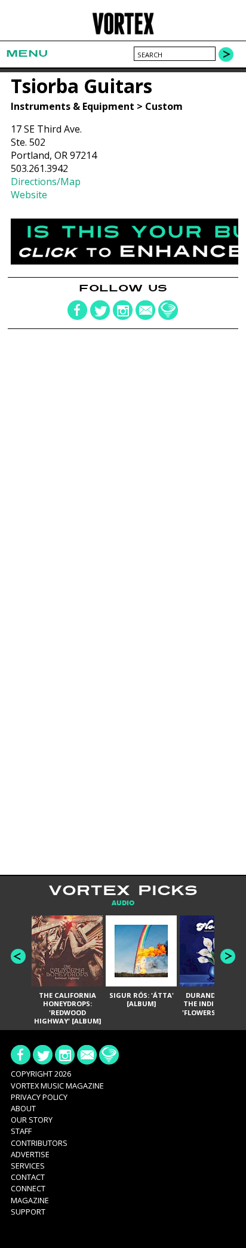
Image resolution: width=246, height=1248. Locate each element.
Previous (18, 956)
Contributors (39, 1143)
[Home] (123, 32)
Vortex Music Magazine (57, 1085)
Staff (21, 1131)
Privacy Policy (39, 1097)
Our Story (32, 1119)
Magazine (30, 1200)
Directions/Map (46, 181)
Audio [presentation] (123, 903)
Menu (27, 53)
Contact (28, 1177)
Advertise (30, 1154)
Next (227, 956)
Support (28, 1211)
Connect (28, 1188)
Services (28, 1165)
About (23, 1108)
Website (29, 194)
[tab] (123, 903)
